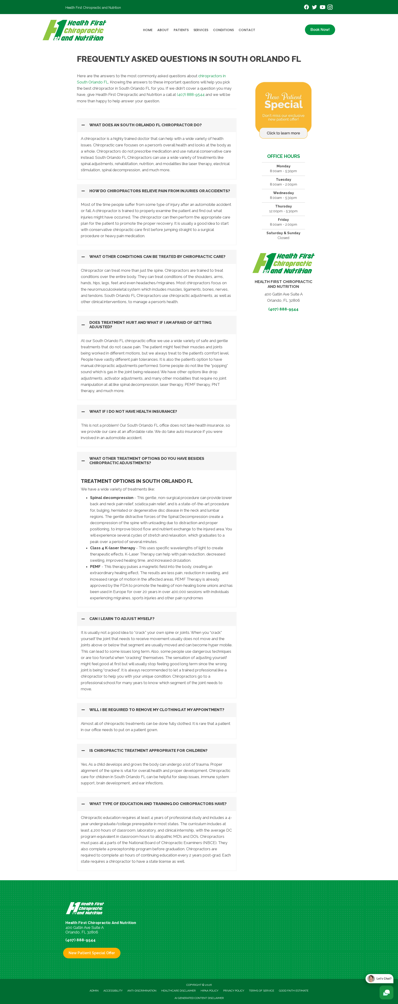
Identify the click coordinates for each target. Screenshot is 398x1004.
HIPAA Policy (209, 990)
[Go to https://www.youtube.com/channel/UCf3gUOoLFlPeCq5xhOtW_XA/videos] (322, 8)
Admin (94, 990)
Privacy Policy (233, 990)
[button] (157, 125)
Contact (247, 30)
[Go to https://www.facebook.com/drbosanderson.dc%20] (306, 8)
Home (147, 30)
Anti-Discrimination (141, 990)
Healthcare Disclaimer (178, 990)
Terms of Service (261, 990)
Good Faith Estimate (293, 990)
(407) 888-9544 (191, 94)
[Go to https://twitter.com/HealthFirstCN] (314, 8)
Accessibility (113, 990)
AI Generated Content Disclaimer (199, 998)
